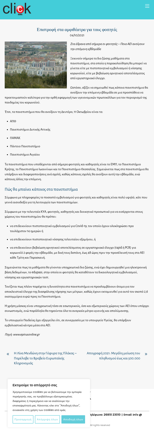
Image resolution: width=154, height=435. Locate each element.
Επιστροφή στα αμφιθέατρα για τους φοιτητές (77, 29)
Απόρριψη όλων (47, 419)
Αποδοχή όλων (73, 419)
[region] (49, 403)
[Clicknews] (17, 14)
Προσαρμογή (23, 419)
